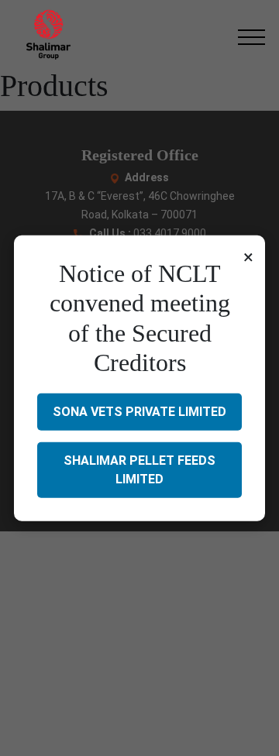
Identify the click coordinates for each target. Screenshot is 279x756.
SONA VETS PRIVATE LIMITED (139, 411)
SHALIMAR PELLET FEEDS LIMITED (139, 469)
